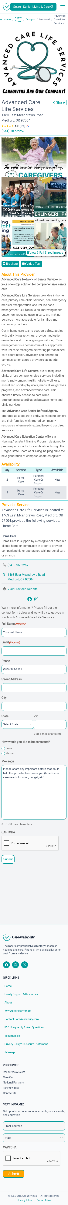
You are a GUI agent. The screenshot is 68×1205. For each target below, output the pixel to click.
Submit (8, 859)
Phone (10, 753)
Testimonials (12, 1035)
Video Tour (33, 263)
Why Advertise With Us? (18, 1010)
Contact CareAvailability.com (22, 1019)
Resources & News (14, 1071)
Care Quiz (9, 1077)
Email (9, 748)
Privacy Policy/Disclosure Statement (26, 1044)
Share (60, 102)
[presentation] (30, 843)
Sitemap (10, 1052)
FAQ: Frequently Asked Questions (24, 1027)
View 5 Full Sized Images (46, 252)
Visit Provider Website (23, 589)
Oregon (30, 19)
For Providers (11, 1087)
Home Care (18, 19)
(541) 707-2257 (13, 131)
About (8, 1002)
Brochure (12, 263)
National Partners (13, 1082)
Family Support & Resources (21, 994)
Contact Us (9, 1093)
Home (7, 19)
